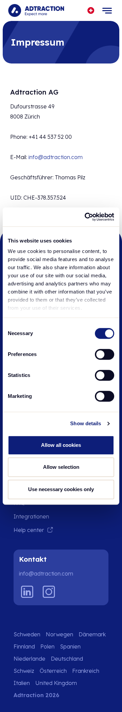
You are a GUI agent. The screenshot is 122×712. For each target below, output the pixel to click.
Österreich (53, 670)
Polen (47, 646)
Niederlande (29, 658)
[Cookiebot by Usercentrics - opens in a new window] (86, 216)
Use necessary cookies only (61, 489)
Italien (22, 683)
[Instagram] (49, 592)
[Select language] (91, 10)
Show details (85, 423)
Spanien (70, 646)
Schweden (27, 634)
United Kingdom (56, 683)
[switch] (104, 354)
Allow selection (61, 467)
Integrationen (31, 516)
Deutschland (67, 658)
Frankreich (85, 670)
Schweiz (24, 670)
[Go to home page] (36, 10)
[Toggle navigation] (107, 10)
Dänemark (92, 634)
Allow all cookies (61, 445)
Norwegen (59, 634)
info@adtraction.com (55, 157)
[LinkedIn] (27, 592)
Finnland (24, 646)
